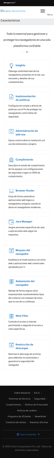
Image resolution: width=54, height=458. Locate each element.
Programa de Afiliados (19, 416)
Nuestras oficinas (39, 422)
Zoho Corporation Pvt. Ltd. (26, 446)
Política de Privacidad (36, 405)
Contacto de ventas (16, 422)
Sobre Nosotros (22, 393)
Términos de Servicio (20, 399)
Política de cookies (27, 410)
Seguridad (39, 399)
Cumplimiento (13, 405)
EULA (37, 393)
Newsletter (40, 416)
